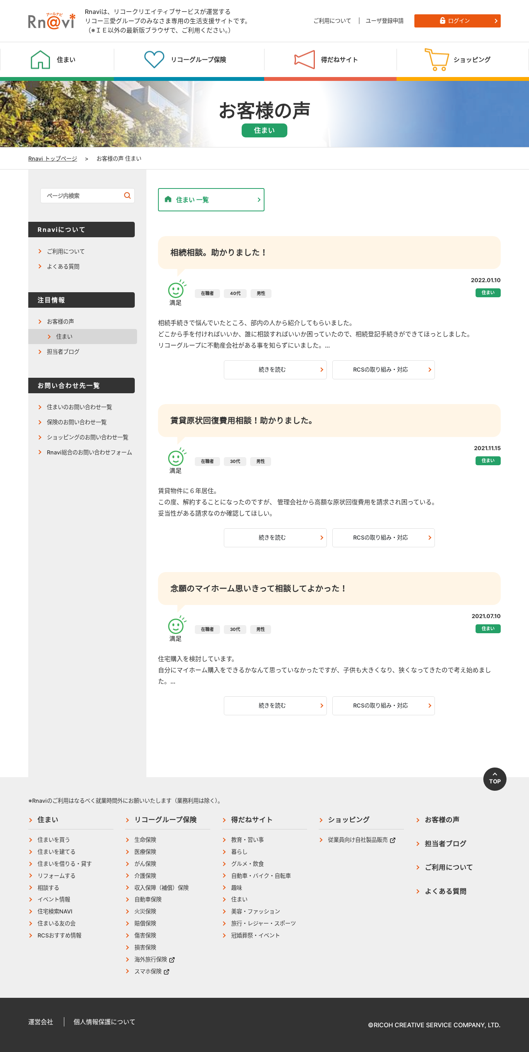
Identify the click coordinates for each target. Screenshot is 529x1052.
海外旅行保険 (150, 959)
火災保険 (145, 911)
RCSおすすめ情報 (59, 935)
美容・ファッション (255, 911)
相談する (48, 887)
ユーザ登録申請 (385, 20)
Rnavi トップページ (52, 158)
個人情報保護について (105, 1022)
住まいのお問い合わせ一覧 (79, 407)
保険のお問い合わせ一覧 (76, 422)
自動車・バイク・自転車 (261, 875)
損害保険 (145, 947)
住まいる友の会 (57, 923)
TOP (495, 781)
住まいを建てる (57, 851)
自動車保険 (147, 899)
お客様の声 (60, 321)
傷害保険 (145, 935)
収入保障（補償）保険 (161, 887)
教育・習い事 (247, 839)
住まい (64, 336)
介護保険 (145, 875)
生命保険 (145, 839)
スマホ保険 (147, 971)
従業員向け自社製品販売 (358, 839)
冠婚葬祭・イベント (255, 935)
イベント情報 (54, 899)
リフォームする (57, 875)
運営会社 (40, 1022)
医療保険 (145, 851)
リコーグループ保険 (165, 820)
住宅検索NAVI (55, 911)
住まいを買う (54, 839)
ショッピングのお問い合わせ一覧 (87, 437)
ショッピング (349, 820)
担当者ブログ (63, 351)
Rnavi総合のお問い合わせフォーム (89, 452)
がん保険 (145, 863)
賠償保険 (145, 923)
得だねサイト (252, 820)
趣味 (236, 887)
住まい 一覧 (192, 200)
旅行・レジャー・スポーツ (263, 923)
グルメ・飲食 (247, 863)
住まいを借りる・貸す (65, 863)
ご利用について (332, 20)
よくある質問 (63, 266)
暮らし (239, 851)
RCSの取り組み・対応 (380, 369)
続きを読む (272, 369)
